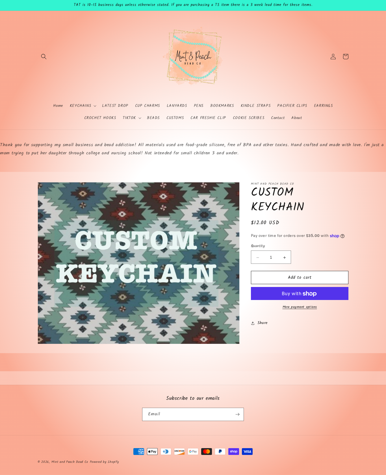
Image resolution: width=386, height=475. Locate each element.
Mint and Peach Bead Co (69, 462)
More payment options (300, 307)
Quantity (258, 246)
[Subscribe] (237, 414)
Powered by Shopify (104, 462)
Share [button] (262, 323)
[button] (44, 56)
